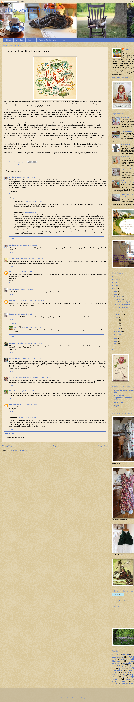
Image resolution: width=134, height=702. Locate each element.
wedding (124, 683)
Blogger (83, 698)
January (118, 334)
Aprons (63, 39)
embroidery (128, 663)
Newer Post (7, 446)
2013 (116, 347)
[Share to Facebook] (34, 162)
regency (123, 677)
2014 (116, 344)
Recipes (31, 39)
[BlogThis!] (30, 162)
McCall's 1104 (125, 118)
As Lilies (117, 399)
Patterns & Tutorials (47, 39)
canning (114, 659)
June (117, 320)
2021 (116, 282)
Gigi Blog (117, 406)
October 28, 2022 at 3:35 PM (27, 418)
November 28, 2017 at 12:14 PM (25, 314)
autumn (125, 654)
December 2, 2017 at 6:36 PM (31, 358)
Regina (11, 289)
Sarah (16, 327)
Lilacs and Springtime (30, 9)
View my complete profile (120, 77)
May (117, 323)
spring (114, 681)
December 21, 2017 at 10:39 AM (26, 404)
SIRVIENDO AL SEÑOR (16, 301)
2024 (116, 277)
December (119, 296)
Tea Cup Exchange (121, 307)
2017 (115, 294)
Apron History (119, 395)
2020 (116, 285)
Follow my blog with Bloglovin (122, 601)
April (117, 326)
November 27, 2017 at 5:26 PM (35, 301)
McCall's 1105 (125, 157)
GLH (113, 668)
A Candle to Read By (16, 258)
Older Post (103, 446)
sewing (116, 679)
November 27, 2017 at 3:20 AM (33, 258)
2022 (116, 280)
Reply (11, 194)
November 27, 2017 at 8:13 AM (24, 289)
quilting (123, 675)
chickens (124, 659)
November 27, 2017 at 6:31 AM (23, 272)
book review (14, 165)
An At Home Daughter (16, 343)
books (20, 165)
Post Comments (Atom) (19, 450)
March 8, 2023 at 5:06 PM (31, 212)
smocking (129, 679)
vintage (115, 683)
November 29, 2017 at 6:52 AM (31, 327)
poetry (114, 675)
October (119, 311)
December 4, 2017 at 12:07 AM (24, 391)
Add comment (10, 433)
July (117, 317)
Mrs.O (11, 272)
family (120, 665)
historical (122, 668)
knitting (115, 672)
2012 (116, 350)
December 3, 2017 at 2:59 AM (41, 377)
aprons (115, 654)
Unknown (12, 404)
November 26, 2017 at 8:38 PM (27, 245)
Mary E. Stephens (15, 358)
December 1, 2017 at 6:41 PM (34, 343)
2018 (116, 291)
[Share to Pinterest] (36, 162)
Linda (11, 391)
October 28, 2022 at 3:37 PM (32, 201)
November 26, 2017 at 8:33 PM (27, 177)
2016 (116, 338)
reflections (115, 677)
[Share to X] (32, 162)
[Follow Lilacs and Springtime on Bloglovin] (118, 596)
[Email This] (28, 162)
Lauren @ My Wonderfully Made (20, 377)
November (119, 299)
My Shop (19, 39)
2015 (116, 341)
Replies (13, 198)
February (119, 331)
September (120, 314)
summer (125, 681)
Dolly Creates (118, 402)
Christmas (116, 661)
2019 (116, 288)
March (118, 328)
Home (8, 39)
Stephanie (12, 177)
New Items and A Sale (122, 305)
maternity (126, 672)
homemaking (117, 670)
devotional (115, 663)
